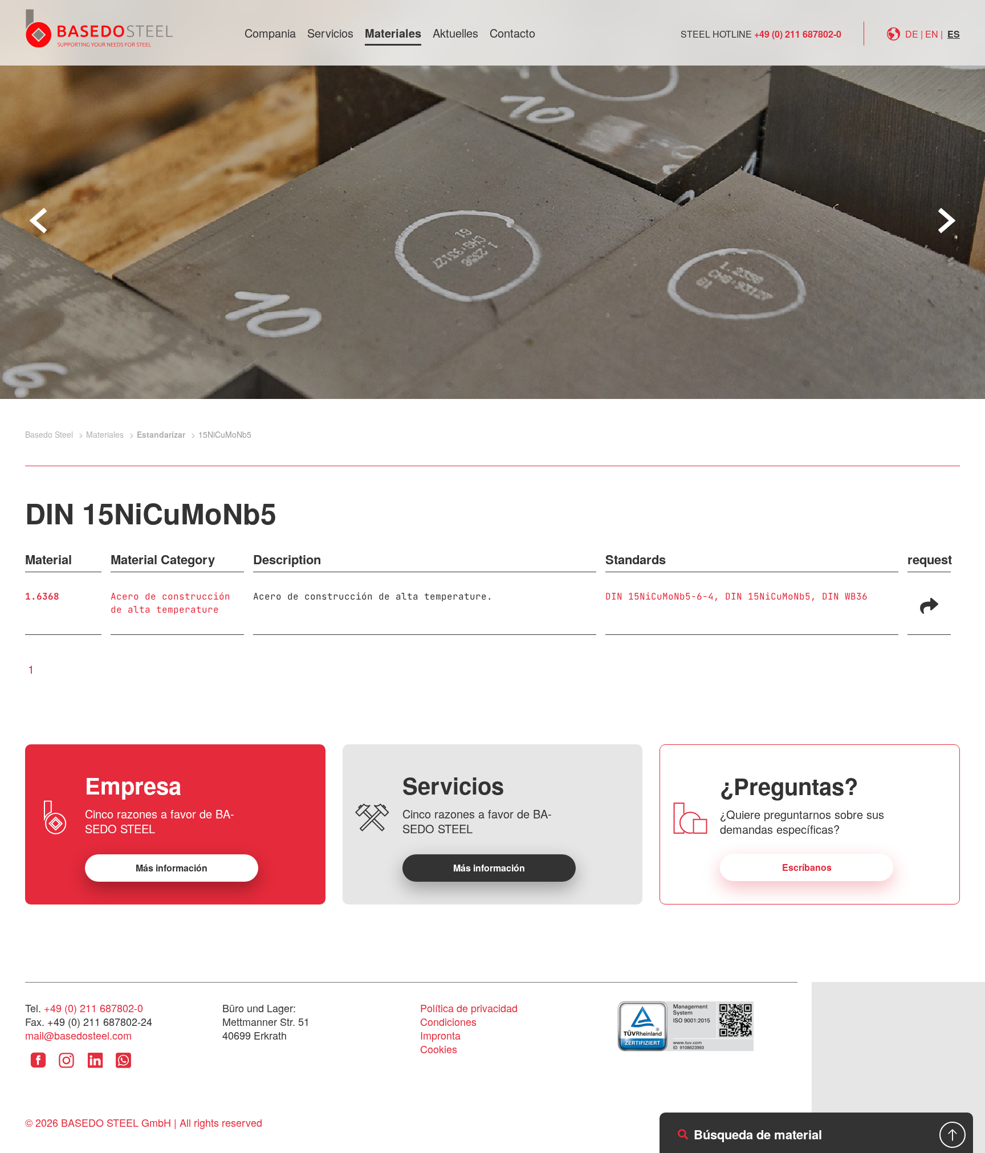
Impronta (440, 1035)
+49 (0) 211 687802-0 (797, 33)
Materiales (393, 33)
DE (911, 33)
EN (931, 33)
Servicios (330, 33)
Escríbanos (807, 867)
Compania (270, 33)
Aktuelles (455, 33)
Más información (171, 867)
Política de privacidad (469, 1007)
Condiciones (448, 1021)
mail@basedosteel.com (78, 1035)
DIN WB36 (845, 596)
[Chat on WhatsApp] (123, 1068)
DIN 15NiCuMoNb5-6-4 (659, 596)
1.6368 (42, 596)
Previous (38, 220)
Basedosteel (99, 28)
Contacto (512, 33)
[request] (929, 604)
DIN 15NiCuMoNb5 (768, 596)
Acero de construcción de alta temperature (170, 603)
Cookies (438, 1048)
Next (947, 220)
